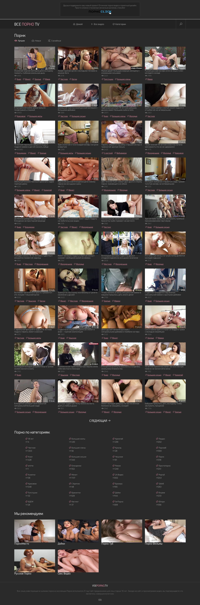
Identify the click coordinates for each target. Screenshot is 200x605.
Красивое (21, 116)
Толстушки (108, 79)
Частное (64, 79)
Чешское (32, 301)
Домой (79, 24)
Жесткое (29, 264)
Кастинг (107, 227)
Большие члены (123, 79)
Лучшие (21, 40)
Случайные (56, 40)
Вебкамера (122, 153)
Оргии (74, 79)
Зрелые (38, 79)
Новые (38, 40)
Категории (120, 24)
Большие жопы (35, 116)
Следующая (98, 420)
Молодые (133, 116)
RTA (100, 599)
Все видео (99, 24)
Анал (19, 79)
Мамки (117, 301)
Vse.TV (100, 585)
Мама (47, 79)
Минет (28, 79)
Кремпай (48, 190)
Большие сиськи (79, 116)
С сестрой (108, 153)
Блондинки (21, 153)
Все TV (26, 24)
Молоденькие (153, 153)
